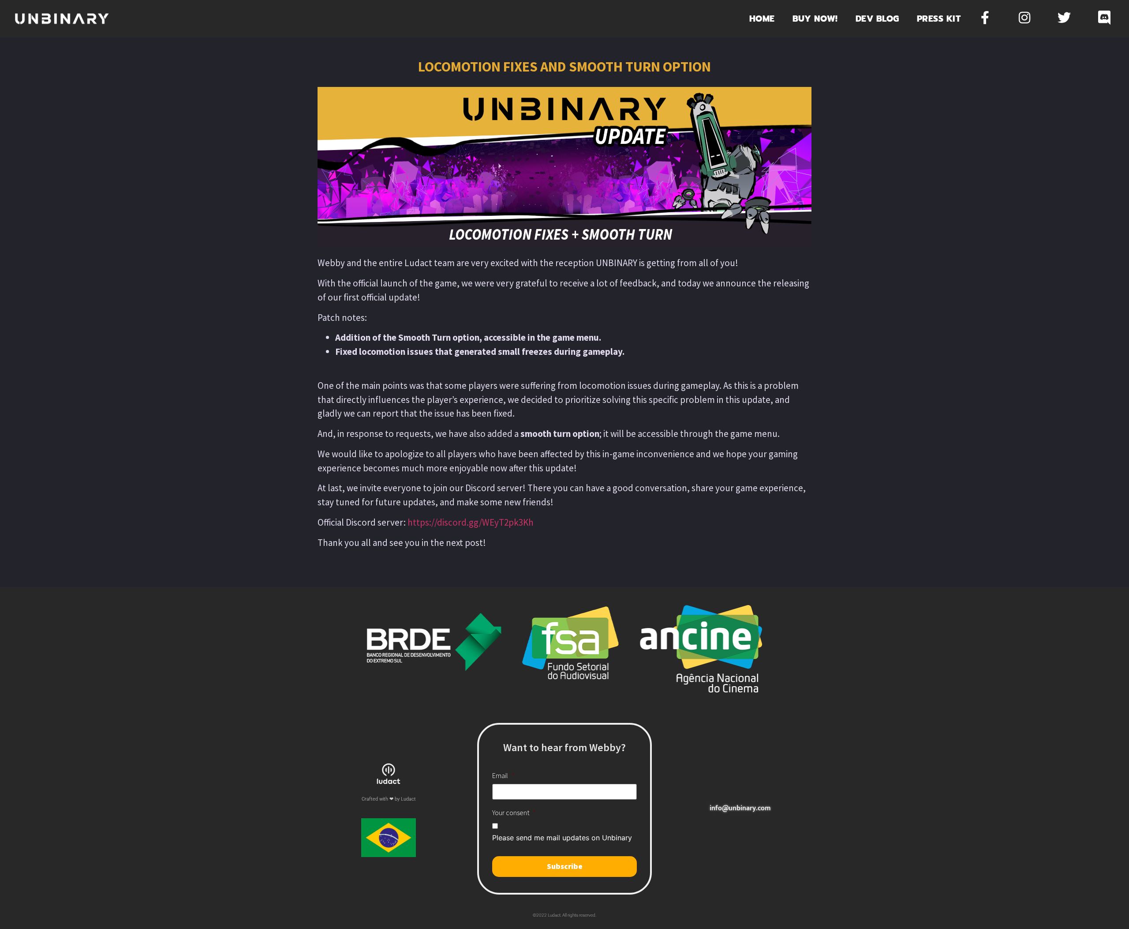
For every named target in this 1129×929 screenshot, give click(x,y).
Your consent (514, 812)
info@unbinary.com (740, 808)
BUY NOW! (815, 18)
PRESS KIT (939, 18)
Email (503, 775)
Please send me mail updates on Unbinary (562, 837)
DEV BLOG (877, 18)
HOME (762, 18)
